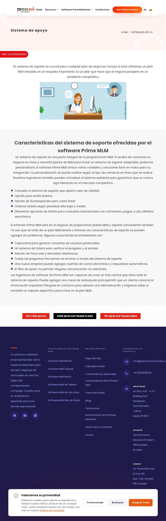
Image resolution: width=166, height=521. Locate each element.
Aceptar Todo (140, 502)
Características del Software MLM (101, 382)
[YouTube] (25, 415)
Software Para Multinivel (75, 9)
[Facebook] (14, 415)
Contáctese (102, 9)
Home (124, 32)
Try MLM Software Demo (120, 316)
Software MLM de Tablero (62, 384)
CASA (39, 9)
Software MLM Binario (60, 361)
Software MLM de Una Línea (63, 392)
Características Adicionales (100, 374)
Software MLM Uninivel (60, 369)
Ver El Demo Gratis (127, 9)
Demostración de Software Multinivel (100, 417)
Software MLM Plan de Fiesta (64, 400)
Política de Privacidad (52, 510)
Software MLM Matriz (59, 376)
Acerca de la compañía (98, 427)
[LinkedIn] (35, 415)
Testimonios (92, 408)
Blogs (88, 400)
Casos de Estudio (95, 392)
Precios (89, 435)
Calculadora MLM (95, 366)
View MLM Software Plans (75, 316)
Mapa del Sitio (93, 358)
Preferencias (95, 502)
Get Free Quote (36, 316)
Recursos (50, 9)
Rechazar (118, 502)
